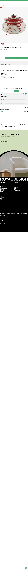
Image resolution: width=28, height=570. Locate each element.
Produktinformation (3, 81)
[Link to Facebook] (2, 223)
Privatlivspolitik (2, 189)
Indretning (15, 186)
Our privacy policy (18, 88)
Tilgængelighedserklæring (3, 193)
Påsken (1, 198)
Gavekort (1, 192)
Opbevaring (15, 189)
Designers (1, 191)
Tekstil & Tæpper (16, 187)
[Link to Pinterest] (1, 223)
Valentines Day (2, 197)
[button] (27, 7)
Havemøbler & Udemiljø (17, 190)
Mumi (1, 200)
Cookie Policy (2, 190)
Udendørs (1, 199)
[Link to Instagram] (4, 223)
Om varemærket (2, 83)
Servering (15, 185)
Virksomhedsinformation (3, 188)
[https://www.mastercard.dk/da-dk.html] (1, 226)
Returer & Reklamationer (3, 186)
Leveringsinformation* (3, 185)
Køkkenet (15, 188)
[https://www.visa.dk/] (3, 226)
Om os (1, 187)
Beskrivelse (2, 67)
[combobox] (14, 55)
